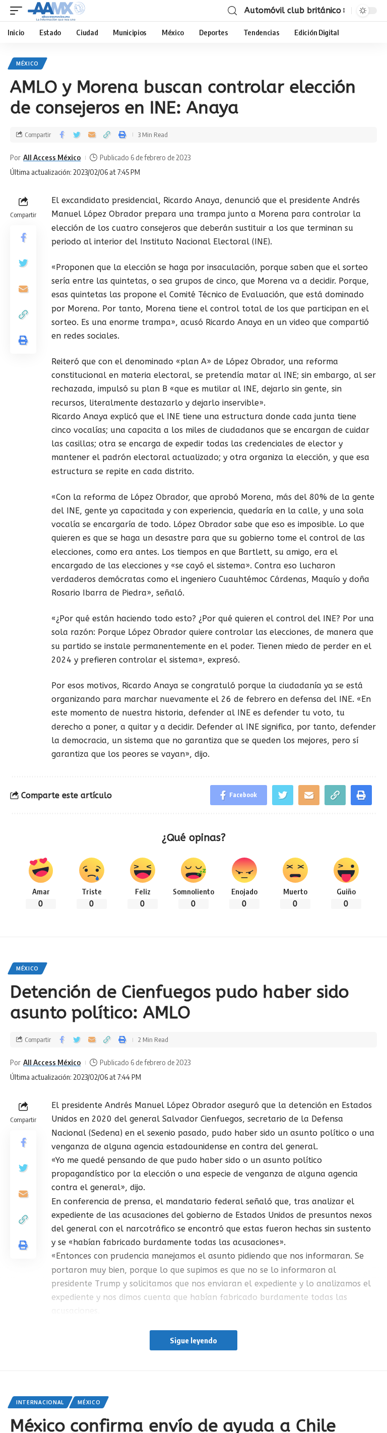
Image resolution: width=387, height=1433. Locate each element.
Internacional (40, 1402)
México (27, 63)
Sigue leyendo (193, 1340)
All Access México (52, 157)
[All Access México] (56, 10)
